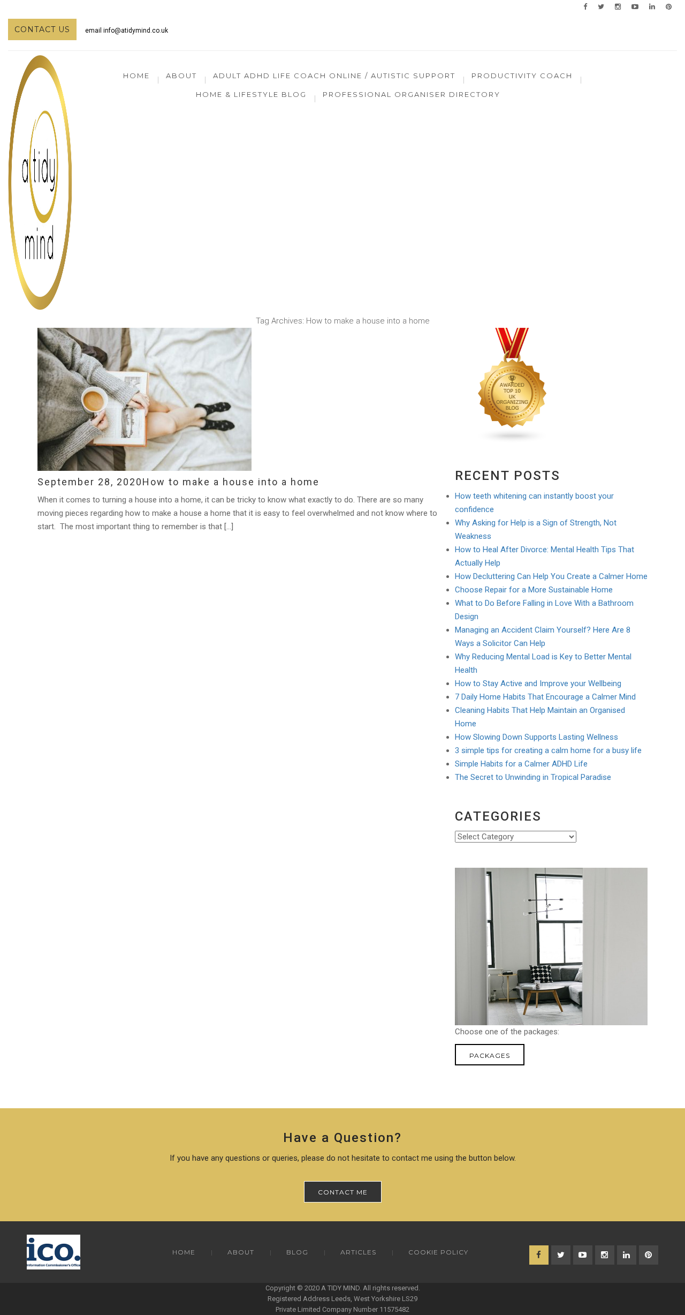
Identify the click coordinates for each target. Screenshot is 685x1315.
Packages (489, 1055)
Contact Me (343, 1192)
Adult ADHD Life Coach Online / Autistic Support (334, 75)
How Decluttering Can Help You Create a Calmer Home (551, 576)
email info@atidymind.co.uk (126, 30)
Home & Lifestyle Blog (251, 94)
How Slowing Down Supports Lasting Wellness (536, 737)
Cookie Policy (438, 1252)
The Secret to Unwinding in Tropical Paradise (533, 777)
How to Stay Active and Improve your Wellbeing (538, 683)
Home (136, 75)
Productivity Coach (522, 75)
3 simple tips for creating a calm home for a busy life (548, 750)
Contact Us (42, 29)
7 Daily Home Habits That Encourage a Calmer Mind (545, 697)
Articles (358, 1252)
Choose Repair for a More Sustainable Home (534, 590)
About (240, 1252)
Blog (297, 1252)
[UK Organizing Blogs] (512, 385)
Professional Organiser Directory (411, 94)
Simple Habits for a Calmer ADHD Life (521, 764)
